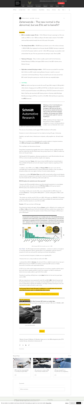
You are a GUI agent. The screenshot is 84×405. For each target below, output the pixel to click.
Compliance (34, 9)
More (63, 9)
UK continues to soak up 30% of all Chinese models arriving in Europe (42, 370)
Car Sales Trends (22, 9)
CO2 (29, 9)
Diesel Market (41, 9)
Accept (78, 403)
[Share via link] (28, 345)
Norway (48, 9)
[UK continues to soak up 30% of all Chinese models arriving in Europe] (42, 363)
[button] (69, 9)
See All (69, 355)
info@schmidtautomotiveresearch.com (31, 400)
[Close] (82, 403)
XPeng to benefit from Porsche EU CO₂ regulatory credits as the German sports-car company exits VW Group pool (62, 370)
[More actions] (64, 18)
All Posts (14, 9)
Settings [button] (66, 403)
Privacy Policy (48, 403)
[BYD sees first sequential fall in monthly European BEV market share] (22, 363)
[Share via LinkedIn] (25, 345)
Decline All (72, 403)
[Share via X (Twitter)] (22, 345)
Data (59, 9)
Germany (54, 9)
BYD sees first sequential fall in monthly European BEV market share (21, 370)
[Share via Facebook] (19, 345)
